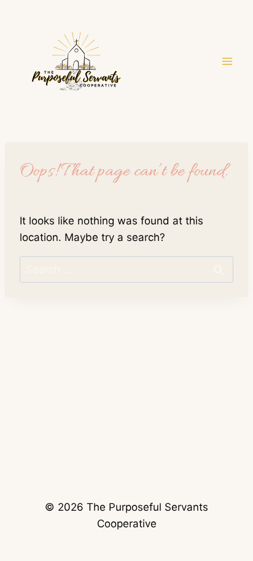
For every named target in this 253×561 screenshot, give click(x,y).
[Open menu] (227, 61)
